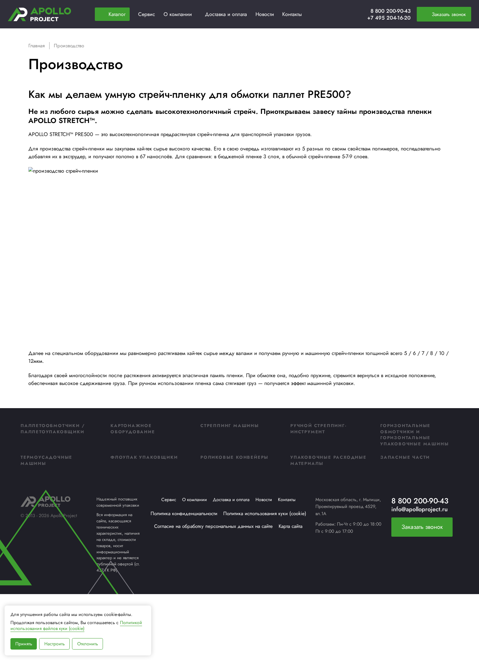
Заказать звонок (422, 527)
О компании (194, 499)
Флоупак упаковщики (144, 457)
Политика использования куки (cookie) (264, 513)
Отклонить (87, 643)
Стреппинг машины (229, 426)
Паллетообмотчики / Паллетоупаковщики (53, 429)
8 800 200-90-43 (390, 11)
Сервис (168, 499)
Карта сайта (290, 526)
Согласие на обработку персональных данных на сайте (213, 526)
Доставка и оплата (231, 499)
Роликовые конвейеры (234, 457)
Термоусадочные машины (46, 460)
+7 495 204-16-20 (389, 18)
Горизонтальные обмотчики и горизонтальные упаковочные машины (414, 435)
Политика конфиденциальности (184, 513)
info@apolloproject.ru (419, 509)
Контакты (287, 499)
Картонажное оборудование (132, 429)
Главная (36, 45)
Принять (23, 643)
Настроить (54, 643)
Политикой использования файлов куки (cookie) (76, 625)
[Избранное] (343, 14)
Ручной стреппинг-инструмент (318, 429)
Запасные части (405, 457)
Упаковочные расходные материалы (328, 460)
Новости (263, 499)
